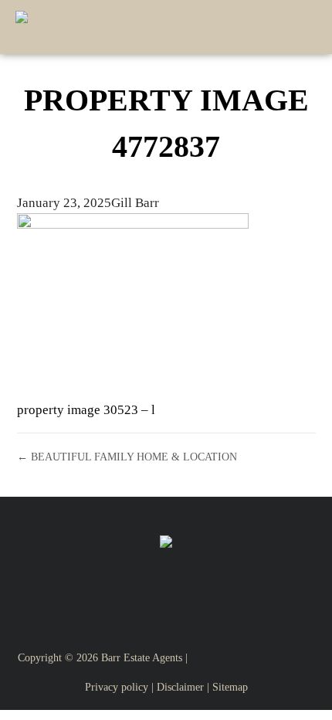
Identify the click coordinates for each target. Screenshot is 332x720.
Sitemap (230, 687)
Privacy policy (116, 687)
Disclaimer (180, 687)
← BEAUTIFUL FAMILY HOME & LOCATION (127, 456)
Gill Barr (135, 202)
